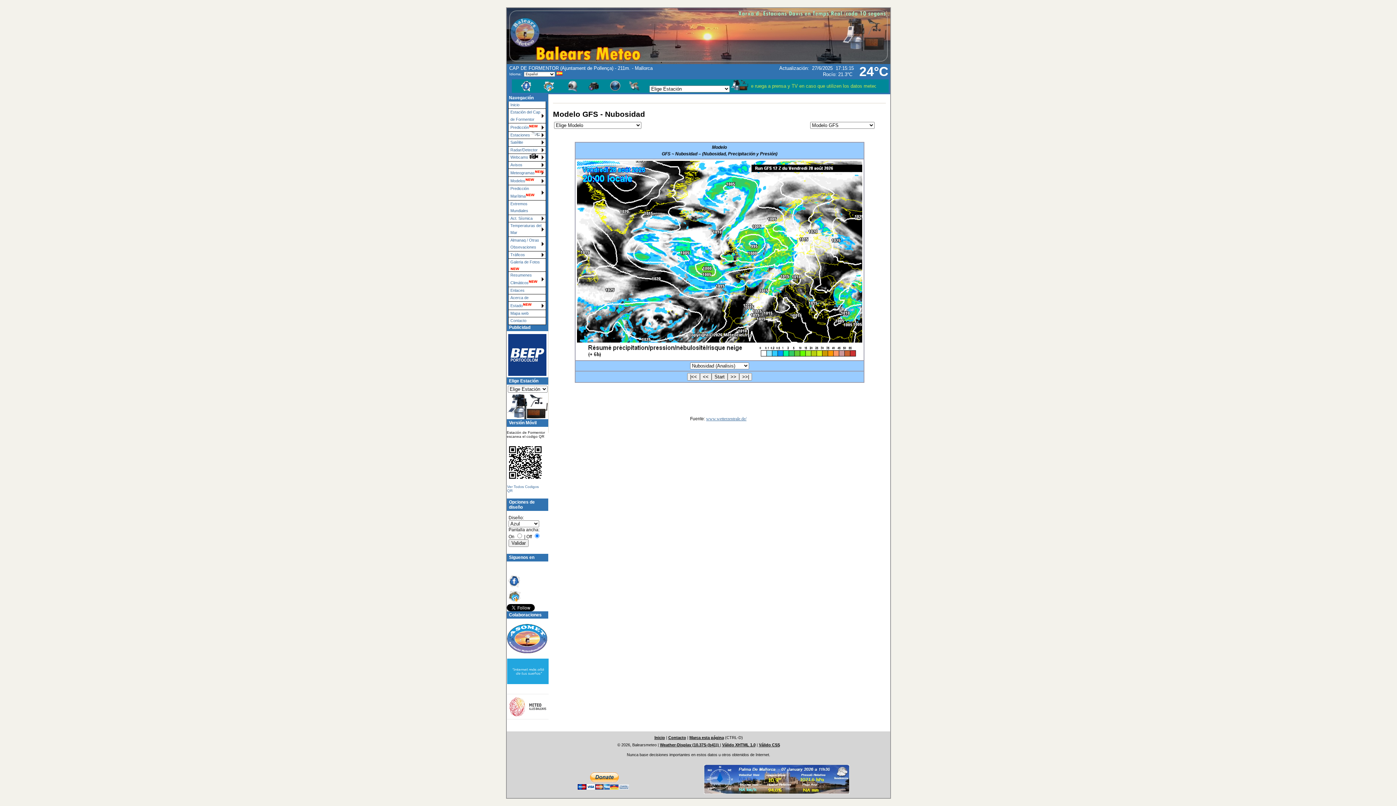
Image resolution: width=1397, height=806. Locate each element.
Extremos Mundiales (519, 207)
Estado (516, 305)
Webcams (519, 157)
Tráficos (517, 255)
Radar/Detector (524, 150)
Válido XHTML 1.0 (739, 745)
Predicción (519, 127)
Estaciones (520, 135)
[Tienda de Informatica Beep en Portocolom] (524, 355)
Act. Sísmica (521, 218)
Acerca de (519, 297)
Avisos (516, 165)
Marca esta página (706, 737)
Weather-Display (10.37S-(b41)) (690, 745)
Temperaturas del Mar (525, 229)
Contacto (518, 320)
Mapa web (519, 313)
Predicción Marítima (519, 192)
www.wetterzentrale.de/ (726, 418)
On (511, 536)
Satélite (516, 142)
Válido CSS (769, 745)
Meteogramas (522, 173)
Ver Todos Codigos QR (523, 489)
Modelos (517, 181)
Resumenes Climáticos (521, 279)
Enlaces (517, 290)
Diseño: (516, 517)
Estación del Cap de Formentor (525, 115)
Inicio (515, 105)
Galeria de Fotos (525, 262)
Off (529, 536)
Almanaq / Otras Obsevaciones (524, 243)
